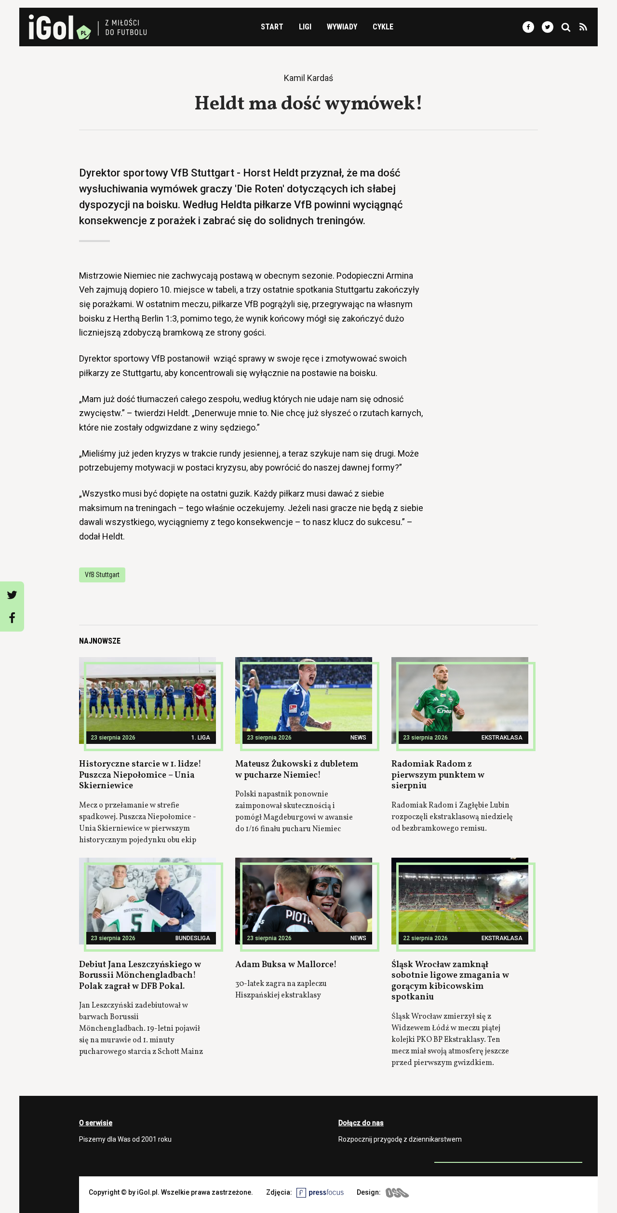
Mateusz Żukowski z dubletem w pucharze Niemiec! (296, 770)
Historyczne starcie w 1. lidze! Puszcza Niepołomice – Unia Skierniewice (140, 775)
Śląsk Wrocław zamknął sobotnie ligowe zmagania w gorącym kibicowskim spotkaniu (450, 981)
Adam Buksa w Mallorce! (286, 965)
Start (272, 26)
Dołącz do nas (361, 1123)
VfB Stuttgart (102, 575)
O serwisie (95, 1123)
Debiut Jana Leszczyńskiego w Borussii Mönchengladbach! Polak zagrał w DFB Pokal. (140, 976)
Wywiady (342, 26)
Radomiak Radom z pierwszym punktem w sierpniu (437, 775)
